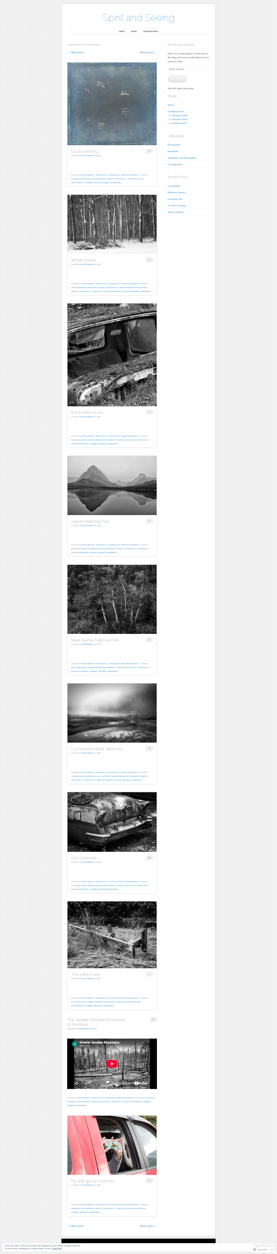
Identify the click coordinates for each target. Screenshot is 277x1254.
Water (97, 183)
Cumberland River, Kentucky (97, 748)
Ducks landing (84, 151)
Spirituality (102, 175)
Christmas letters (150, 31)
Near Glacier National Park (95, 640)
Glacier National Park (90, 521)
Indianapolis (112, 287)
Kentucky (106, 776)
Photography (88, 175)
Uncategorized (175, 164)
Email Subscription (181, 45)
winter (126, 291)
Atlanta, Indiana (176, 212)
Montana (87, 179)
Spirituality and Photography (124, 175)
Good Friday (174, 186)
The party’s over (86, 974)
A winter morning (176, 205)
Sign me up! (177, 78)
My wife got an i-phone (92, 1181)
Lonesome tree (175, 199)
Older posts (75, 52)
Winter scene (83, 260)
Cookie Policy (56, 1248)
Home (122, 31)
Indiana (101, 287)
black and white (79, 440)
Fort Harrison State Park (84, 287)
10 (149, 857)
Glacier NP (76, 179)
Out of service (84, 858)
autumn (74, 776)
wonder (105, 183)
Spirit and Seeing (139, 17)
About (134, 31)
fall (99, 776)
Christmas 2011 (179, 123)
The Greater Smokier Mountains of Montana (96, 1022)
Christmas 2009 (179, 115)
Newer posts (148, 52)
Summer (89, 183)
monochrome (126, 287)
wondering (115, 183)
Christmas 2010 (179, 119)
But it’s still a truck (87, 412)
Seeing (110, 179)
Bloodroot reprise (176, 192)
